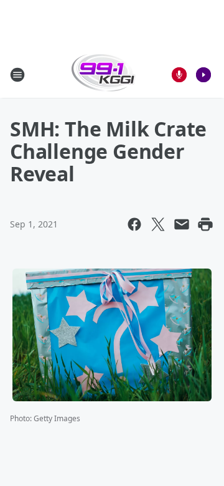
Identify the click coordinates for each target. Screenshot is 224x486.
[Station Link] (104, 74)
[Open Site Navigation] (17, 74)
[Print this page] (205, 224)
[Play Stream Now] (203, 74)
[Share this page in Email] (181, 224)
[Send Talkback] (179, 74)
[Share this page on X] (158, 224)
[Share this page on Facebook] (134, 224)
